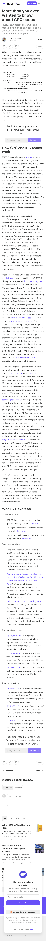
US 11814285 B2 (13, 635)
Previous (9, 771)
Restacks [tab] (18, 788)
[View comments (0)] (10, 46)
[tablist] (12, 787)
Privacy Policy (31, 922)
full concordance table (26, 357)
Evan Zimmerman (14, 38)
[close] (39, 872)
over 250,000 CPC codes (22, 317)
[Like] (4, 46)
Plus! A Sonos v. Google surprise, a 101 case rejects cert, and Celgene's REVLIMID (17, 832)
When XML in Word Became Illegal (16, 826)
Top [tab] (4, 818)
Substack (11, 936)
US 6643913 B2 (13, 688)
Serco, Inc (33, 373)
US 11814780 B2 (13, 653)
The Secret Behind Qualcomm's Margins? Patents (13, 848)
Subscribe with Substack (24, 912)
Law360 (34, 523)
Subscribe (32, 3)
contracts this (16, 373)
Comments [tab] (7, 788)
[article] (23, 832)
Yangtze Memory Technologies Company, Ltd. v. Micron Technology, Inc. (24, 575)
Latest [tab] (11, 818)
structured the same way (22, 321)
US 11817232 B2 (13, 667)
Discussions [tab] (20, 818)
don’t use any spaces (33, 281)
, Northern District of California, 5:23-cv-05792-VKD (24, 581)
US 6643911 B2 (13, 706)
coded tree (8, 278)
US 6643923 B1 (13, 720)
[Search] (41, 818)
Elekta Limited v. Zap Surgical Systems (24, 601)
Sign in (41, 3)
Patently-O (26, 538)
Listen (40, 39)
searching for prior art (12, 399)
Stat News (21, 531)
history (29, 157)
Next (38, 771)
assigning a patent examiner (14, 439)
